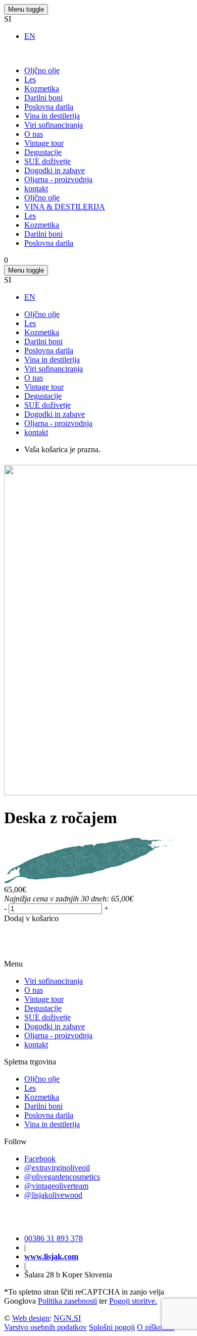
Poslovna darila (48, 106)
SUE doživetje (47, 161)
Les (30, 79)
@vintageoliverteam (56, 1186)
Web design (31, 1318)
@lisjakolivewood (53, 1195)
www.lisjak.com (51, 1256)
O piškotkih (155, 1327)
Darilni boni (43, 97)
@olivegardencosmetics (62, 1176)
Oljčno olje (42, 70)
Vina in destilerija (52, 116)
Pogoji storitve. (133, 1301)
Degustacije (43, 152)
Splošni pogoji (112, 1327)
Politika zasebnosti (67, 1301)
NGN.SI (67, 1318)
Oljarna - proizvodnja (58, 179)
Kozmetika (41, 88)
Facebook (40, 1158)
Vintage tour (44, 143)
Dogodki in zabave (54, 170)
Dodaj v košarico (31, 918)
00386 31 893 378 (53, 1238)
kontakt (36, 188)
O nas (33, 134)
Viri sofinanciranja (53, 125)
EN (29, 36)
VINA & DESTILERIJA (64, 206)
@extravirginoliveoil (57, 1167)
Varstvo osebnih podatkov (45, 1327)
